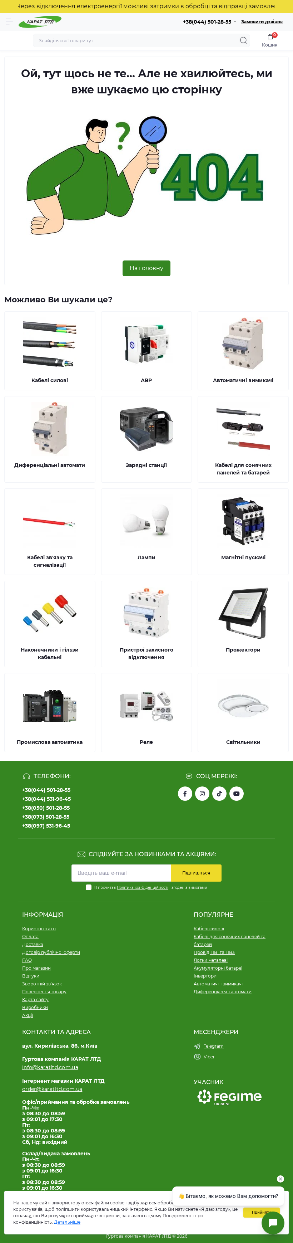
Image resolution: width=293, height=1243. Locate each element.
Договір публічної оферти (51, 952)
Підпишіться (196, 873)
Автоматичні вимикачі (218, 983)
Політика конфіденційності (142, 887)
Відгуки (30, 976)
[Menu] (9, 21)
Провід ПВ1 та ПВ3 (214, 952)
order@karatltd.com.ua (52, 1089)
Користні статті (39, 928)
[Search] (243, 40)
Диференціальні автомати (223, 991)
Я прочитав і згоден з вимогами (150, 887)
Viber (209, 1056)
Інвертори (205, 976)
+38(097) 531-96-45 (46, 826)
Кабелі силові (209, 928)
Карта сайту (35, 999)
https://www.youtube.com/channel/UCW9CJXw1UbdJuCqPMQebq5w (236, 793)
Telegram (214, 1046)
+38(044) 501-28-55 (46, 790)
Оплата (30, 936)
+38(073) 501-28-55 (45, 817)
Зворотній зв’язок (42, 983)
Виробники (35, 1007)
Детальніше (67, 1222)
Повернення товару (44, 991)
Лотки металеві (211, 960)
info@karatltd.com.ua (50, 1067)
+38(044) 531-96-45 (46, 799)
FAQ (27, 960)
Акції (27, 1015)
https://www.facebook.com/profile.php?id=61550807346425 (185, 793)
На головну (146, 268)
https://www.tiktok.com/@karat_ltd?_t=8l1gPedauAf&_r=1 (219, 793)
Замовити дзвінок (262, 21)
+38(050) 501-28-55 (46, 808)
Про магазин (36, 968)
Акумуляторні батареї (218, 968)
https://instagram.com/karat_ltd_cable (202, 793)
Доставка (32, 944)
